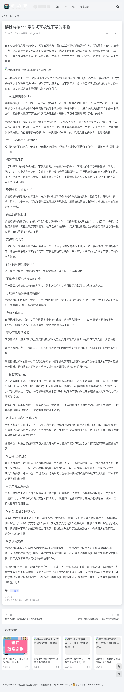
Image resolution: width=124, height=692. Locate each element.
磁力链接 (32, 293)
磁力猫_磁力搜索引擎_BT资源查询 (34, 684)
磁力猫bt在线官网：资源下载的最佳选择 (108, 660)
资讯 (11, 15)
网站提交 (84, 6)
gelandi (36, 33)
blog (66, 6)
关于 (73, 6)
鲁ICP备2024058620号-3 (61, 684)
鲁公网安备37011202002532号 (89, 684)
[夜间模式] (119, 674)
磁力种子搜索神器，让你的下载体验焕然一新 (77, 660)
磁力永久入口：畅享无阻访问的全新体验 (15, 660)
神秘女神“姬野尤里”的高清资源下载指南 (46, 660)
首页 (58, 6)
